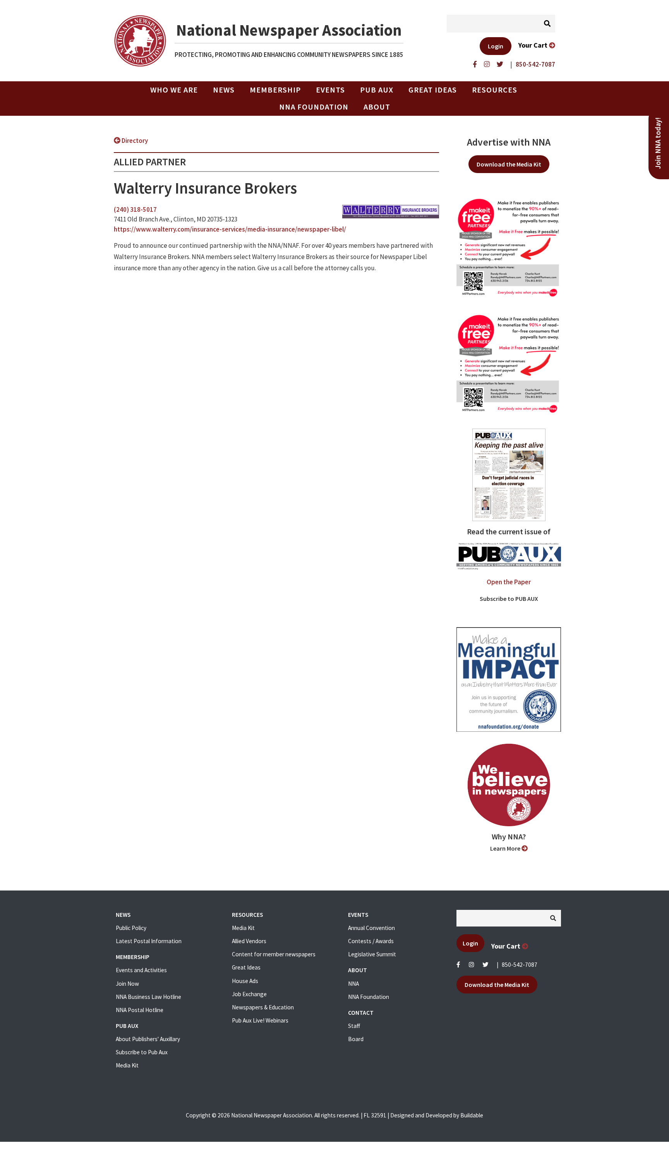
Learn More (505, 848)
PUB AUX (376, 90)
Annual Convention (371, 928)
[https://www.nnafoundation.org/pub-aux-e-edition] (508, 474)
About (377, 107)
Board (356, 1039)
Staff (354, 1025)
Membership (275, 90)
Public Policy (131, 928)
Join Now (127, 983)
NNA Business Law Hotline (148, 996)
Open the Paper (509, 582)
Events (330, 90)
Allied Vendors (249, 941)
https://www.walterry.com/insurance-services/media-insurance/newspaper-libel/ (230, 229)
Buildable (471, 1115)
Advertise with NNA (509, 142)
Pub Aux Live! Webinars (260, 1020)
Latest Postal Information (149, 941)
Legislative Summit (372, 954)
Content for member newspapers (274, 954)
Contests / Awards (371, 941)
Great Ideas (432, 90)
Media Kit (127, 1065)
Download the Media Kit (509, 164)
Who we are (174, 90)
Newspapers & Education (263, 1007)
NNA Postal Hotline (139, 1010)
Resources (494, 90)
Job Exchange (249, 994)
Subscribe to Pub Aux (142, 1052)
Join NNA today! (658, 143)
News (224, 90)
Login (495, 46)
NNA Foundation (313, 107)
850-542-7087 (519, 964)
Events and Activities (141, 970)
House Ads (245, 981)
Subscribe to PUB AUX (509, 598)
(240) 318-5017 (135, 209)
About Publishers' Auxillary (148, 1039)
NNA (353, 983)
